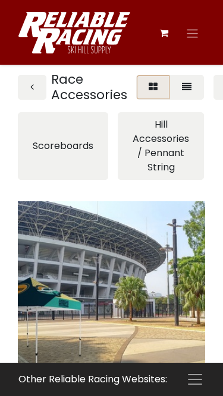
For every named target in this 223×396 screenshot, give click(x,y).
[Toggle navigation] (192, 33)
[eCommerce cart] (164, 33)
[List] (186, 87)
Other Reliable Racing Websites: (92, 379)
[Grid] (153, 87)
